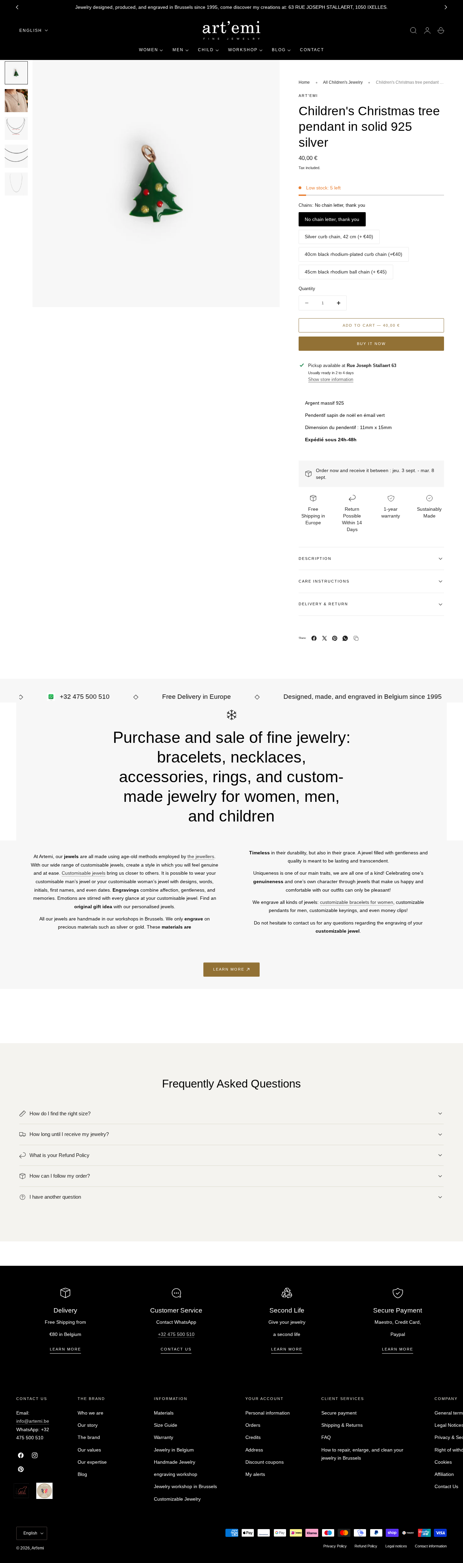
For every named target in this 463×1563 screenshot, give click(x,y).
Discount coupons (264, 1461)
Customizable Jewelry (177, 1498)
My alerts (255, 1474)
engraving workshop (175, 1474)
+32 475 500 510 (176, 1334)
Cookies (443, 1461)
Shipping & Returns (342, 1425)
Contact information (431, 1546)
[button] (413, 30)
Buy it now (371, 344)
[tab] (16, 72)
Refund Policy (366, 1546)
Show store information (330, 379)
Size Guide (165, 1425)
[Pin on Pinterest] (334, 638)
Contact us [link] (176, 1349)
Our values (89, 1449)
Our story (88, 1425)
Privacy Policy (335, 1546)
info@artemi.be (32, 1421)
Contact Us (446, 1486)
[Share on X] (324, 638)
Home (304, 82)
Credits (253, 1437)
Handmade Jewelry (174, 1461)
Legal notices (396, 1546)
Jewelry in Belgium (174, 1449)
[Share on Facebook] (314, 638)
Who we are (90, 1413)
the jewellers (200, 856)
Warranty (163, 1437)
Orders (252, 1425)
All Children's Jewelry (343, 82)
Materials (164, 1413)
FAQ (326, 1437)
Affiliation (444, 1474)
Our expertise (92, 1461)
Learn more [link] (228, 969)
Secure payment (339, 1413)
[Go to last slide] (17, 7)
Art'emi (38, 1548)
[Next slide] (446, 7)
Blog (82, 1474)
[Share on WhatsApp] (345, 638)
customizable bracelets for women (356, 902)
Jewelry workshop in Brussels (185, 1486)
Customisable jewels (83, 873)
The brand (89, 1437)
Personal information (267, 1413)
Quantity (307, 288)
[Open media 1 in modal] (268, 72)
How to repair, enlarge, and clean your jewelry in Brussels (362, 1454)
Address (254, 1449)
